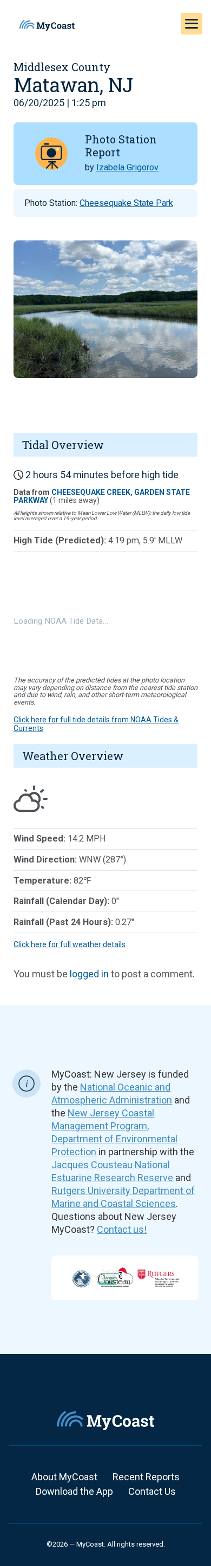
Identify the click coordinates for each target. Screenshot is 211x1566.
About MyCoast (64, 1476)
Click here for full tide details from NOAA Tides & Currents (96, 723)
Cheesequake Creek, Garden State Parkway (102, 496)
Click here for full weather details (70, 944)
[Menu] (191, 24)
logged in (89, 973)
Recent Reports (146, 1476)
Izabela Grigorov (127, 167)
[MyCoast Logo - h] (47, 25)
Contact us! (122, 1229)
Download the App (74, 1491)
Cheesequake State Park (126, 203)
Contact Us (152, 1491)
